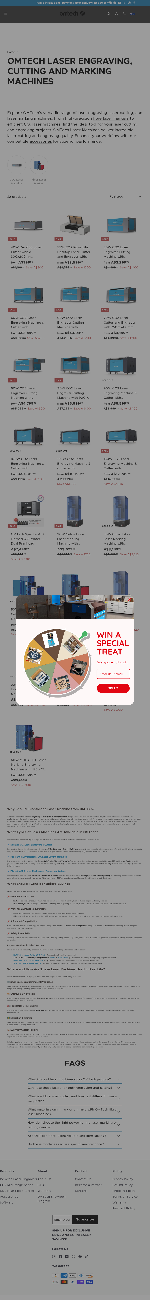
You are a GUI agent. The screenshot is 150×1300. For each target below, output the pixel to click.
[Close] (129, 599)
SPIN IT (113, 688)
